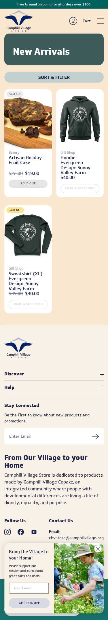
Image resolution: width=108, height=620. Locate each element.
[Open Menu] (100, 21)
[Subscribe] (95, 436)
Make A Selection (80, 188)
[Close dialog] (98, 549)
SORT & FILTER (54, 77)
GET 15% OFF (29, 602)
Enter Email (20, 436)
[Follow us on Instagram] (7, 532)
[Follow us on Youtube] (34, 532)
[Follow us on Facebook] (21, 532)
